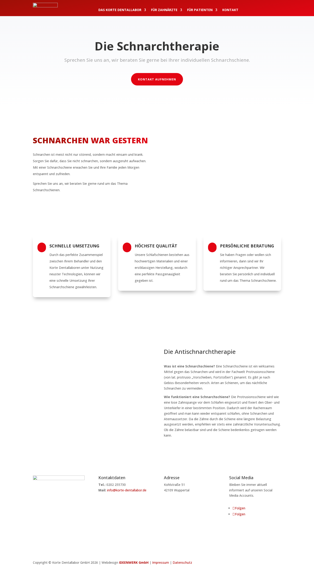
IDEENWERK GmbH (133, 562)
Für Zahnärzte (164, 10)
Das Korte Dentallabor (119, 10)
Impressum (160, 562)
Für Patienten (200, 10)
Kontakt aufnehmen (157, 79)
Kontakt (230, 10)
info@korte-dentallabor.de (126, 490)
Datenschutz (182, 562)
